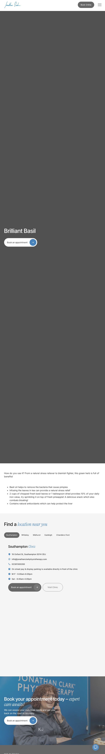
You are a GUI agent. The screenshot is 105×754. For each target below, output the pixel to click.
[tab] (11, 535)
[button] (99, 5)
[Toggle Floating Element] (95, 747)
